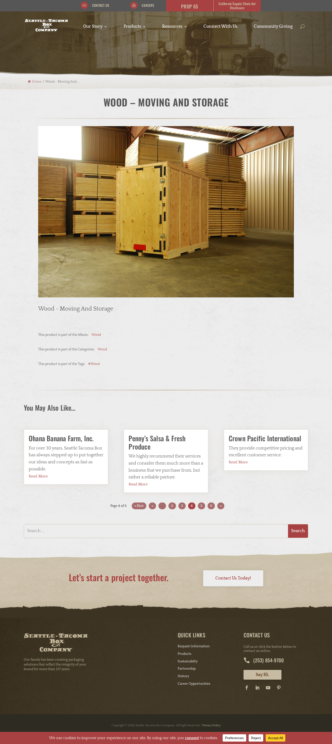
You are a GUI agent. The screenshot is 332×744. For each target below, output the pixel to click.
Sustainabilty (188, 661)
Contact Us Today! (233, 578)
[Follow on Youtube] (268, 687)
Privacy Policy (211, 725)
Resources (172, 27)
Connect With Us (220, 27)
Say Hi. (262, 674)
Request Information (194, 646)
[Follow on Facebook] (246, 687)
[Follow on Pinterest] (278, 687)
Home (37, 82)
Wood (96, 335)
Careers (148, 5)
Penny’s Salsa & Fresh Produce (157, 442)
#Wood (94, 364)
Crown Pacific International (265, 438)
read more (38, 476)
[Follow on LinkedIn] (257, 687)
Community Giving (273, 27)
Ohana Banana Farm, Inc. (61, 438)
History (183, 676)
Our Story (93, 27)
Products (132, 27)
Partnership (187, 669)
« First (139, 506)
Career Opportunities (194, 684)
